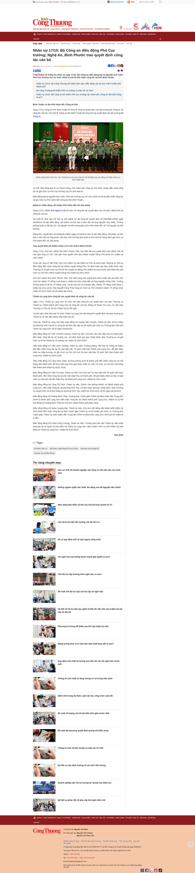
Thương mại (76, 34)
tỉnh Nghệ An (57, 210)
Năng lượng (120, 34)
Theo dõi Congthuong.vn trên (62, 66)
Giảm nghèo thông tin (70, 29)
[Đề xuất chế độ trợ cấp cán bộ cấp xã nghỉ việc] (44, 596)
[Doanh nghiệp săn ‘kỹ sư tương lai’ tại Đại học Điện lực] (44, 787)
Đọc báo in (56, 29)
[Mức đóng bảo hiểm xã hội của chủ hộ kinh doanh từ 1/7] (44, 509)
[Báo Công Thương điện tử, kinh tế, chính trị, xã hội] (52, 22)
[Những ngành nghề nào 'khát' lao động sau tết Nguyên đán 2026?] (44, 492)
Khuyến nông (65, 43)
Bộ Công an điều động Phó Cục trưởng (64, 448)
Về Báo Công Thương (71, 841)
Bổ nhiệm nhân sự (40, 448)
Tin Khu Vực (127, 29)
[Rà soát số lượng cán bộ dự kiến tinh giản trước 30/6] (44, 718)
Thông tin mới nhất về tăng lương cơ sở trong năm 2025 (85, 678)
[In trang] (122, 70)
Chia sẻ (38, 71)
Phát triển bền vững (107, 43)
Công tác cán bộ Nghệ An (90, 448)
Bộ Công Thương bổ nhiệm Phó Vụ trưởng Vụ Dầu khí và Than (64, 90)
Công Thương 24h (49, 34)
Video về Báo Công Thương (91, 841)
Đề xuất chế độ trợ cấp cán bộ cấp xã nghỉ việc (80, 591)
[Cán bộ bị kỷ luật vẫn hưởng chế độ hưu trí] (44, 527)
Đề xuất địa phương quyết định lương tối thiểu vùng (83, 730)
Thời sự (39, 34)
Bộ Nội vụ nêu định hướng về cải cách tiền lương (82, 765)
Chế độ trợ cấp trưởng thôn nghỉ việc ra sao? (80, 574)
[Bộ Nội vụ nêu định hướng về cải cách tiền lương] (44, 770)
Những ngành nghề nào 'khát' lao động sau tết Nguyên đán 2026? (89, 487)
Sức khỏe (120, 43)
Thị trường (111, 34)
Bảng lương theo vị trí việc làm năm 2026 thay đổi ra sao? (86, 644)
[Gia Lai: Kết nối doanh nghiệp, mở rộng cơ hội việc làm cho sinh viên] (44, 475)
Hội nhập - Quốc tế (132, 34)
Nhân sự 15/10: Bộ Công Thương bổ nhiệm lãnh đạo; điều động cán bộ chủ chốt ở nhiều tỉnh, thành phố (78, 85)
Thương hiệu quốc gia (41, 29)
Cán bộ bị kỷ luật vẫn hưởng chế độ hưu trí (79, 522)
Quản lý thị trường (64, 34)
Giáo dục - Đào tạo (52, 43)
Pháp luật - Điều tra (98, 34)
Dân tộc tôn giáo (86, 29)
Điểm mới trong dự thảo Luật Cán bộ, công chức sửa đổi (85, 696)
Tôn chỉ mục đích (125, 841)
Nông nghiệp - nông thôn (91, 43)
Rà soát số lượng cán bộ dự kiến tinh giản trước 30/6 (83, 713)
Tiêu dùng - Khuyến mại (148, 34)
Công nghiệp (85, 34)
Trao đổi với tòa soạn (110, 841)
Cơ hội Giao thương (102, 29)
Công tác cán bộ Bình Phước (44, 453)
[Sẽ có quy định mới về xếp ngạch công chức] (44, 544)
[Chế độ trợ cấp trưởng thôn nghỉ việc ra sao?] (44, 579)
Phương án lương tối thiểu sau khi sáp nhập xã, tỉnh (83, 626)
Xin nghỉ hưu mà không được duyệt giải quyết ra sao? (84, 557)
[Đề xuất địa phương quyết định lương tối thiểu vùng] (44, 735)
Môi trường (76, 43)
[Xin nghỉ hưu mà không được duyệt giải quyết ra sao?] (44, 561)
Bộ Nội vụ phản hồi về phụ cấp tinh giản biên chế (81, 800)
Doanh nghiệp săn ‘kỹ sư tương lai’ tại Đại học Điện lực (84, 783)
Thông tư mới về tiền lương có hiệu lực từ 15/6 (80, 748)
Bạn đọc (36, 39)
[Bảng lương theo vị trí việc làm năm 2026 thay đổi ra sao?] (44, 648)
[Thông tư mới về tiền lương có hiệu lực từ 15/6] (44, 753)
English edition (117, 2)
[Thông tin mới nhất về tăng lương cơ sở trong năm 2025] (44, 683)
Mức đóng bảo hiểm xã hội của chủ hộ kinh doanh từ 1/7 (85, 505)
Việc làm (37, 43)
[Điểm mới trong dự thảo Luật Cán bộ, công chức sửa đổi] (44, 700)
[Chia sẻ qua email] (119, 71)
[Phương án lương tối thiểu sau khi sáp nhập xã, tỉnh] (44, 631)
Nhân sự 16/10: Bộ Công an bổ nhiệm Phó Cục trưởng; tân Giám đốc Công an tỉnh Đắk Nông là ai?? (78, 95)
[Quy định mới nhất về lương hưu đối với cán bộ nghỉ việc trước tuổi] (44, 666)
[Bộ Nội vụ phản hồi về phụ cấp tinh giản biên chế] (44, 805)
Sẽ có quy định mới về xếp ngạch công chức (79, 539)
